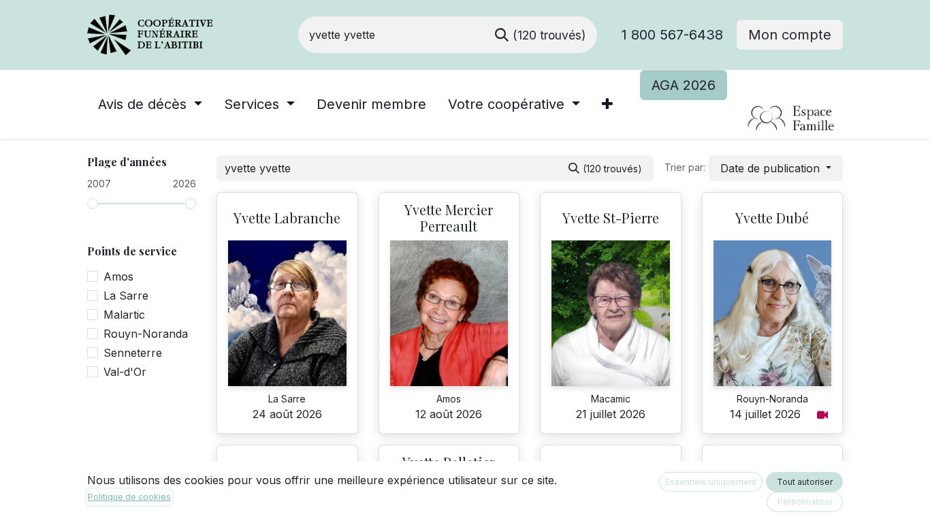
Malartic (124, 314)
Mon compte (789, 35)
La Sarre (125, 295)
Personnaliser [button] (805, 501)
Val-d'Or (124, 372)
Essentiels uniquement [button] (710, 482)
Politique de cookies (129, 497)
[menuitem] (150, 104)
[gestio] (741, 119)
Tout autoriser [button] (805, 482)
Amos (118, 276)
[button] (776, 168)
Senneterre (132, 353)
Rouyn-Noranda (145, 333)
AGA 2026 (684, 85)
